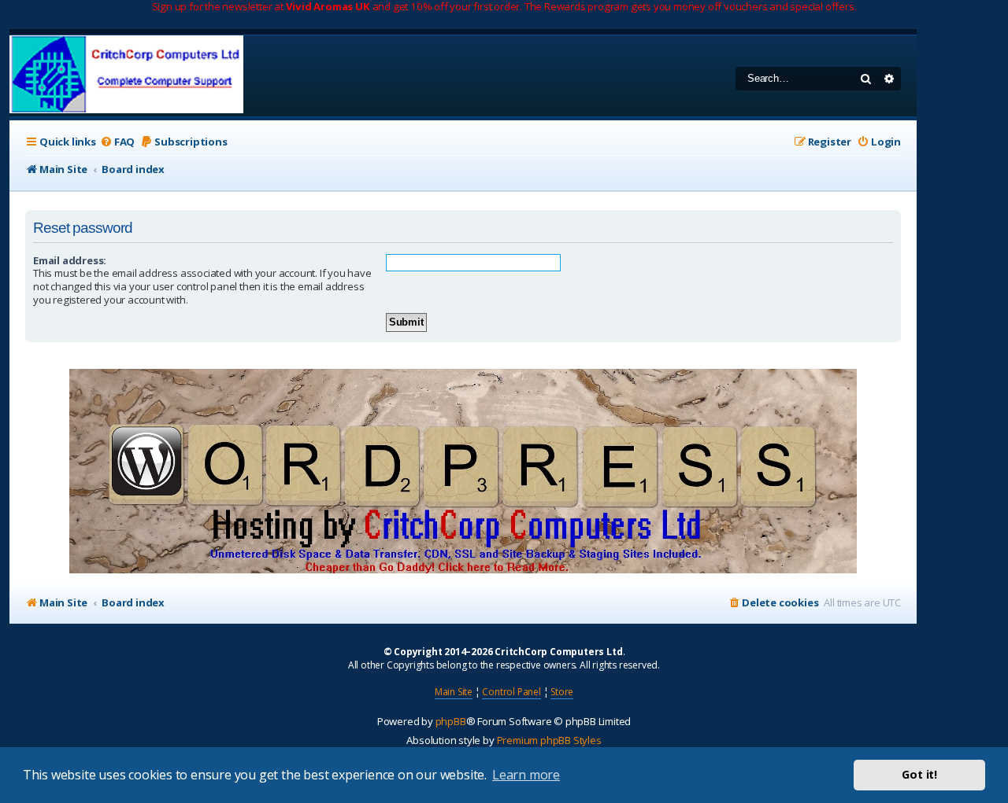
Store (561, 691)
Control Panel (511, 691)
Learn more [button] (526, 774)
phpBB (450, 721)
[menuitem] (117, 142)
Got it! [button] (919, 774)
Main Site (453, 691)
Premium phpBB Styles (549, 740)
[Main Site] (126, 75)
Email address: (69, 260)
